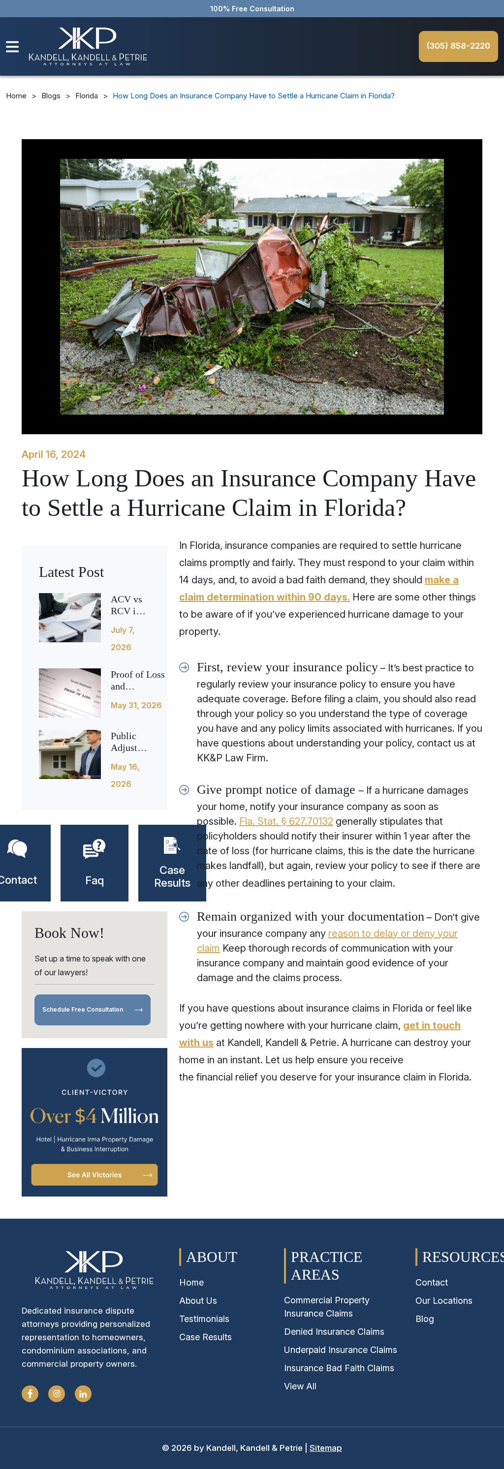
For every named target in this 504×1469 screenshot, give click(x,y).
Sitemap (326, 1448)
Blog (424, 1319)
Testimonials (204, 1319)
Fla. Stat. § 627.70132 (286, 821)
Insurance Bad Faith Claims (339, 1368)
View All (300, 1386)
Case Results (205, 1337)
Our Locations (443, 1300)
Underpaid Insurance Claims (340, 1350)
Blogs (51, 95)
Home (16, 95)
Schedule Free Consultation (83, 1009)
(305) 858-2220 (458, 46)
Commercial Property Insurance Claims (327, 1307)
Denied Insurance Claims (334, 1331)
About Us (198, 1300)
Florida (86, 95)
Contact (431, 1282)
